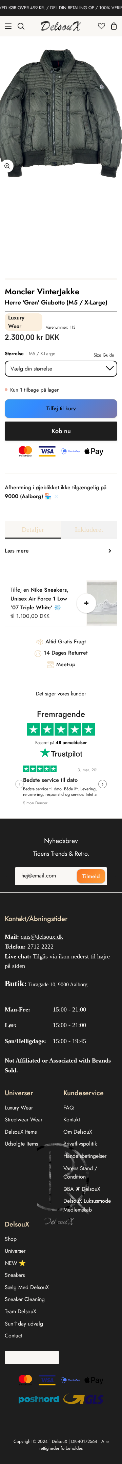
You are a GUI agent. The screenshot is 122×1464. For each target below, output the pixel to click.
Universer (15, 1251)
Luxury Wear (19, 1108)
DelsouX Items (21, 1132)
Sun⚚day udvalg (24, 1324)
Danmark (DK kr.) (30, 1357)
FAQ (68, 1108)
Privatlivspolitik (80, 1144)
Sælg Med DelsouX (27, 1287)
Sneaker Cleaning (25, 1299)
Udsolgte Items (21, 1144)
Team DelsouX (20, 1311)
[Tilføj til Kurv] (86, 603)
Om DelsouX (77, 1132)
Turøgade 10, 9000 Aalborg (57, 984)
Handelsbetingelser (84, 1156)
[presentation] (19, 784)
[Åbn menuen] (6, 26)
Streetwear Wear (23, 1119)
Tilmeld (91, 876)
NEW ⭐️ (15, 1263)
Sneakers (15, 1275)
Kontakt (71, 1119)
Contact (13, 1335)
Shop (11, 1239)
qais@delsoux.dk (42, 936)
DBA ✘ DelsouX (81, 1189)
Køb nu (61, 431)
